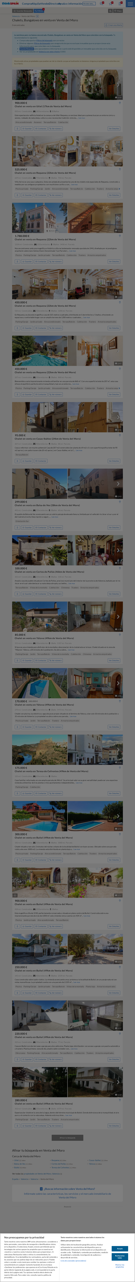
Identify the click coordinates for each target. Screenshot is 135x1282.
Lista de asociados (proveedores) (73, 1261)
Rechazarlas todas (120, 1257)
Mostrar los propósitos (119, 1266)
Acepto (120, 1249)
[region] (67, 1257)
